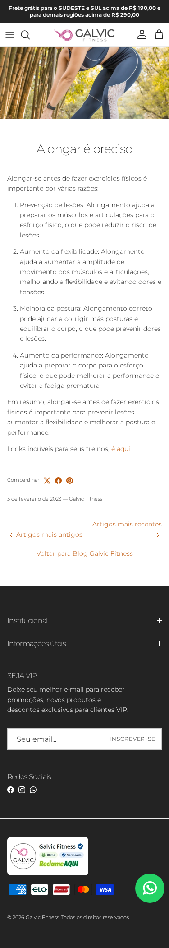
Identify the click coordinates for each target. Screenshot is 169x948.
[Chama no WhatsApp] (149, 888)
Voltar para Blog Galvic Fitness (85, 553)
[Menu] (10, 35)
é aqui (120, 449)
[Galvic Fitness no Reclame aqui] (47, 873)
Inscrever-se (133, 738)
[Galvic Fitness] (84, 34)
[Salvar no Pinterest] (69, 480)
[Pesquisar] (30, 35)
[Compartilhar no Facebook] (58, 480)
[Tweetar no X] (47, 480)
